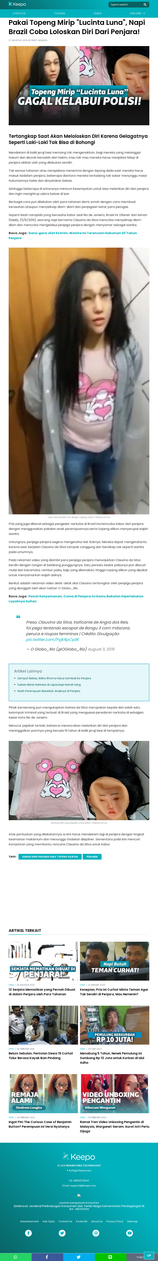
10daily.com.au (99, 822)
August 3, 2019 (101, 649)
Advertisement (29, 1221)
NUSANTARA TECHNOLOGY (83, 1165)
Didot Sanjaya (39, 40)
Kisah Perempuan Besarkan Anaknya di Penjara (49, 691)
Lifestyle (19, 13)
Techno (59, 13)
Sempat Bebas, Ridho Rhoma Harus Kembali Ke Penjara (54, 678)
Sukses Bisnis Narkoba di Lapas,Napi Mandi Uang (49, 685)
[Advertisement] (79, 896)
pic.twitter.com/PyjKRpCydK (52, 639)
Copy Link (142, 1257)
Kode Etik (81, 1221)
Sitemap (132, 1221)
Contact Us (65, 1221)
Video (98, 13)
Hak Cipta (49, 1221)
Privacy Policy (114, 1221)
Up (149, 1255)
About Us (97, 1221)
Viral (11, 985)
